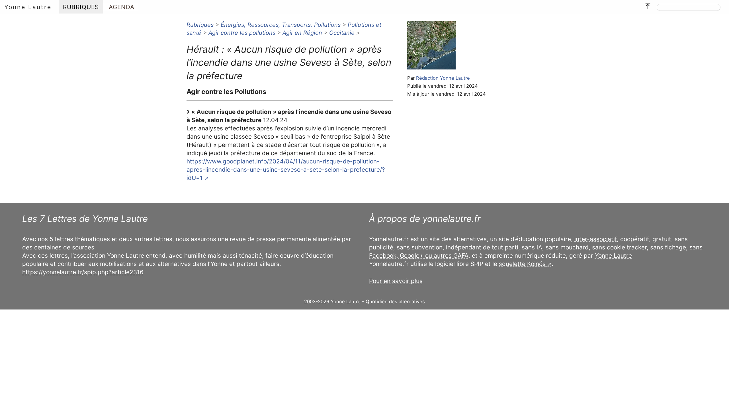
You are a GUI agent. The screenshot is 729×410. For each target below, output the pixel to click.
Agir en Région (302, 32)
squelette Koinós (522, 263)
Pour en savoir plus (396, 280)
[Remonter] (647, 4)
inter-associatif (595, 239)
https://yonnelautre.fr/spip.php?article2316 (83, 272)
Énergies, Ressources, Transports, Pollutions (281, 24)
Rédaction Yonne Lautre (443, 78)
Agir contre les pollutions (241, 32)
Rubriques (200, 24)
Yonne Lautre (28, 7)
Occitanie (342, 32)
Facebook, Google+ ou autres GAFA (418, 255)
